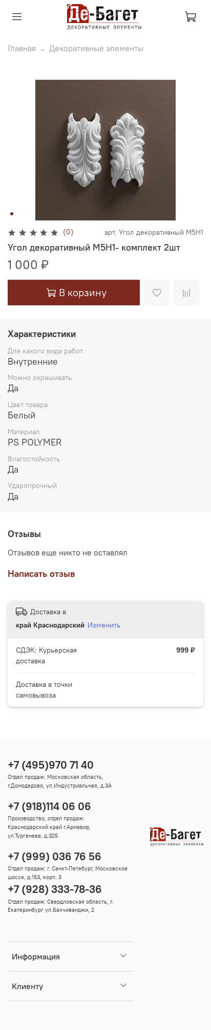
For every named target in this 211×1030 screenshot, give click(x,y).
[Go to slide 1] (11, 213)
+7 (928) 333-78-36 (55, 889)
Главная (22, 48)
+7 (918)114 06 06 (49, 806)
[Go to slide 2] (18, 213)
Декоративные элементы (96, 48)
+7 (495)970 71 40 (51, 765)
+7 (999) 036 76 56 (54, 856)
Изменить (104, 625)
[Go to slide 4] (33, 213)
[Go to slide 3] (26, 213)
